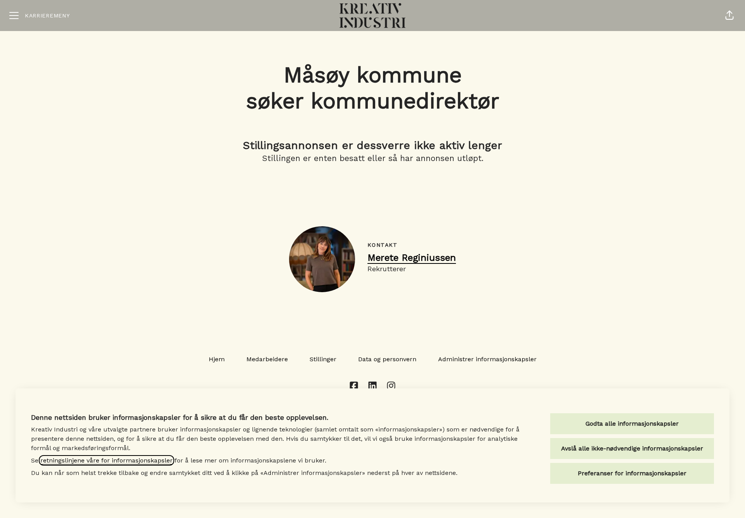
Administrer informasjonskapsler (487, 359)
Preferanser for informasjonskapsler (632, 473)
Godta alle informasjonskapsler (632, 423)
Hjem (217, 359)
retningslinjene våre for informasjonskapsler (106, 460)
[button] (729, 15)
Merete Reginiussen (411, 257)
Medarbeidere (267, 359)
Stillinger (323, 359)
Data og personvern (387, 359)
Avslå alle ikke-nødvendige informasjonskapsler (632, 448)
